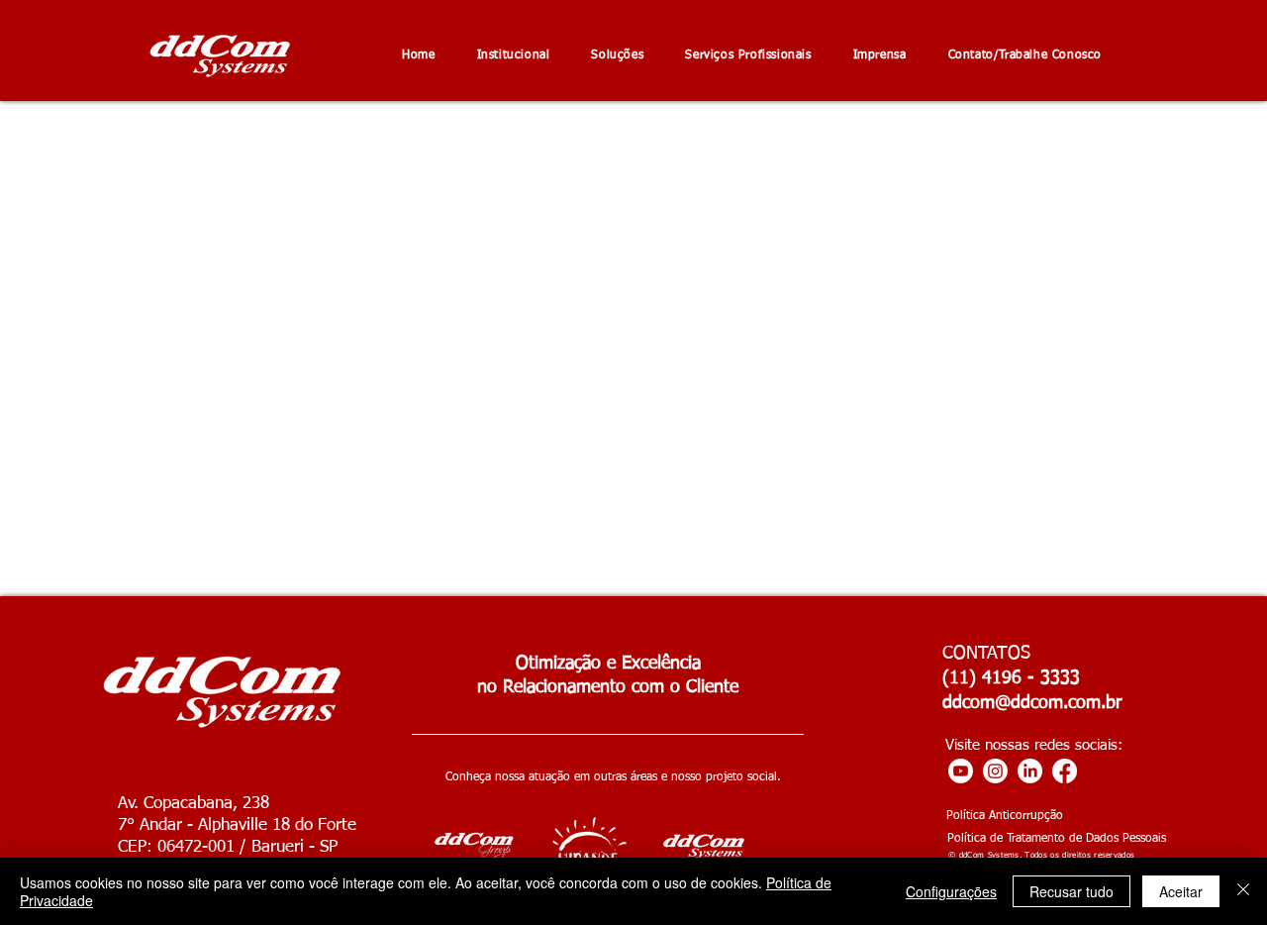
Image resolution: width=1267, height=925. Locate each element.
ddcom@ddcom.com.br (1031, 703)
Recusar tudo (1071, 891)
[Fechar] (1243, 891)
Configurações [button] (951, 891)
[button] (617, 55)
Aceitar (1181, 891)
